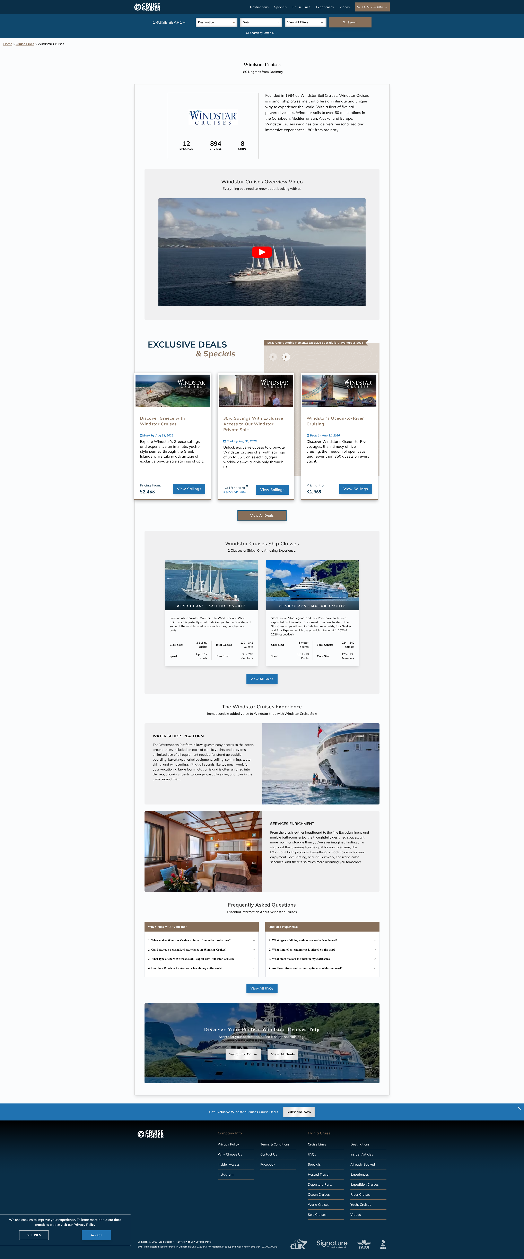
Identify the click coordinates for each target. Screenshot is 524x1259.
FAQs (312, 1154)
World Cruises (318, 1204)
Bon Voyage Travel (201, 1241)
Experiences (325, 7)
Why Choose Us (230, 1154)
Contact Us (268, 1154)
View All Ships (262, 679)
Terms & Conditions (275, 1144)
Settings (34, 1235)
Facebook (267, 1164)
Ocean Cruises (319, 1194)
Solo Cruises (317, 1214)
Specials (280, 7)
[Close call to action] (519, 1108)
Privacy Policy (228, 1144)
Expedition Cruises (364, 1184)
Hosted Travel (318, 1174)
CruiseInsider (166, 1241)
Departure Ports (320, 1184)
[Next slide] (286, 357)
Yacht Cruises (360, 1204)
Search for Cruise (243, 1054)
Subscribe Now (299, 1112)
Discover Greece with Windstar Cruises (162, 421)
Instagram (226, 1174)
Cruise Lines (301, 7)
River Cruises (360, 1194)
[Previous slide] (273, 357)
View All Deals (262, 515)
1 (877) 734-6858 (234, 492)
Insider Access (229, 1164)
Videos (345, 7)
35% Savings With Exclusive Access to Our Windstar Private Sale (253, 424)
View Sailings (189, 488)
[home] (147, 7)
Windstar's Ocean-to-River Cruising (335, 421)
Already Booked (362, 1164)
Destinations (259, 7)
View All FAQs (262, 988)
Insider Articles (361, 1154)
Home (7, 44)
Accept (96, 1235)
